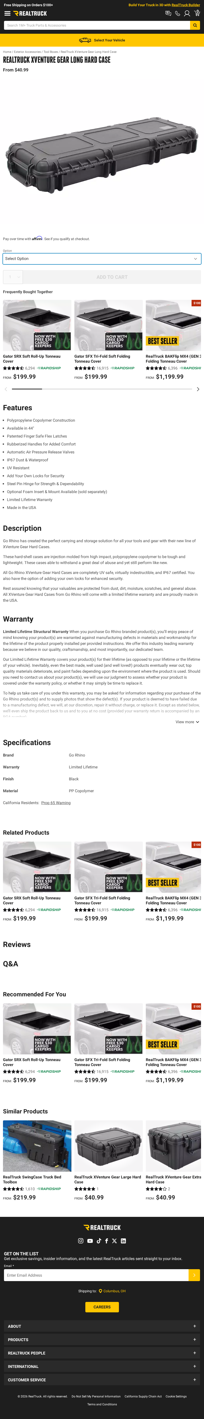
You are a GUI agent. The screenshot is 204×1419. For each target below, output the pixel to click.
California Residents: (37, 802)
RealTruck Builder (186, 5)
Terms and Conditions (102, 1404)
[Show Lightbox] (102, 151)
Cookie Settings (176, 1396)
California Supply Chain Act (143, 1396)
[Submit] (194, 1275)
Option (7, 250)
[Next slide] (198, 389)
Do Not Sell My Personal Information (96, 1396)
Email (9, 1266)
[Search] (195, 25)
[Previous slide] (6, 389)
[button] (102, 1326)
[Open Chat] (168, 13)
